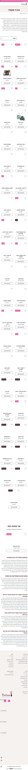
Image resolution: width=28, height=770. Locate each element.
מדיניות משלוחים (23, 678)
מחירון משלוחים (24, 676)
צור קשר (25, 680)
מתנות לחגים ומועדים (22, 661)
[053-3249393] (21, 722)
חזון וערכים (11, 665)
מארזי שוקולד (24, 658)
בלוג (26, 675)
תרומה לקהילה (10, 661)
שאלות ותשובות (24, 682)
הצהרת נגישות (24, 685)
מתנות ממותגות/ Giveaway (21, 659)
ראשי (26, 13)
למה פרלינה (10, 666)
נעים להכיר (11, 663)
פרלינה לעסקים (10, 659)
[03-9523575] (21, 711)
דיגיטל (8, 768)
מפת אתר (25, 687)
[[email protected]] (21, 700)
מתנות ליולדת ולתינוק (22, 663)
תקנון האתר (24, 683)
